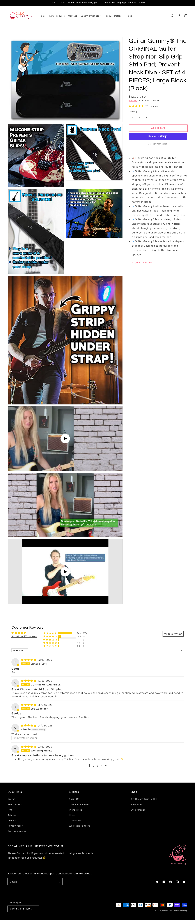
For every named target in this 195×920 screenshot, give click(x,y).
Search (11, 799)
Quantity (133, 111)
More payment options (158, 143)
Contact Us (75, 820)
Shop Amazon (138, 809)
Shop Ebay (136, 804)
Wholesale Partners (79, 825)
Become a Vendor (17, 831)
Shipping (133, 100)
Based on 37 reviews (24, 636)
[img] (29, 659)
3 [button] (98, 765)
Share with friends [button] (142, 262)
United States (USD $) (21, 909)
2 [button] (93, 765)
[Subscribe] (59, 881)
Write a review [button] (173, 633)
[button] (172, 15)
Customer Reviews (79, 804)
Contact (12, 820)
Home (72, 815)
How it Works (15, 804)
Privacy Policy (15, 825)
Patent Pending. (181, 910)
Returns (12, 815)
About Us (74, 799)
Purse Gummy (168, 910)
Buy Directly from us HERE (145, 799)
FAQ (10, 809)
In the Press (75, 809)
